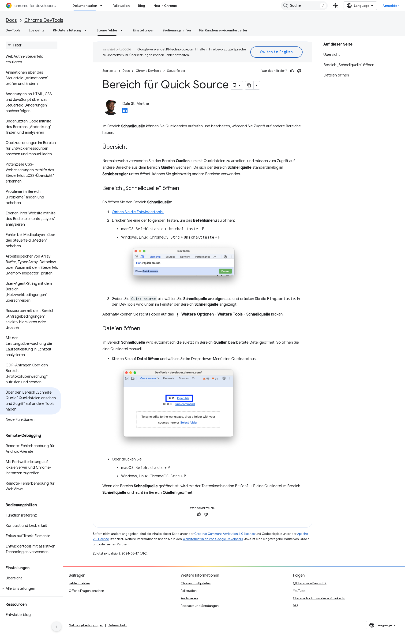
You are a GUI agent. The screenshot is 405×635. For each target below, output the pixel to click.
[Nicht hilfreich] (299, 70)
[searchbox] (31, 45)
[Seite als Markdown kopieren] (249, 85)
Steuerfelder (107, 30)
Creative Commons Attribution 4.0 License (224, 534)
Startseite (109, 71)
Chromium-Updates (195, 583)
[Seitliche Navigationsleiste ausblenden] (56, 626)
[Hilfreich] (292, 70)
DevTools (13, 30)
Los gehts (37, 30)
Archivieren (189, 598)
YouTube (299, 591)
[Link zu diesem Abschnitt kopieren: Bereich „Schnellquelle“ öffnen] (183, 188)
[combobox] (304, 5)
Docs (11, 20)
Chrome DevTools (43, 20)
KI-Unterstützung (67, 30)
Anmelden (390, 6)
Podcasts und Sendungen (200, 606)
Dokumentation (84, 6)
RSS (296, 606)
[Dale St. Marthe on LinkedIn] (125, 112)
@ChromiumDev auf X (309, 583)
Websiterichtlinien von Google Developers (213, 539)
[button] (30, 588)
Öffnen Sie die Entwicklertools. (138, 212)
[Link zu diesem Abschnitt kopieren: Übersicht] (132, 147)
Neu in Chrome (165, 6)
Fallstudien (121, 6)
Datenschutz (117, 625)
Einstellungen (143, 30)
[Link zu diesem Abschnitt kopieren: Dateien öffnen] (145, 329)
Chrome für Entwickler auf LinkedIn (319, 598)
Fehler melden (79, 583)
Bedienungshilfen (177, 30)
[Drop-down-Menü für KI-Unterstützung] (86, 30)
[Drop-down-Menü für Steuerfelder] (123, 30)
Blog (141, 6)
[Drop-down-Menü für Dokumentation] (102, 5)
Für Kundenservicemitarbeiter (223, 30)
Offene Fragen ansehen (86, 591)
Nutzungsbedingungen (86, 625)
